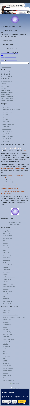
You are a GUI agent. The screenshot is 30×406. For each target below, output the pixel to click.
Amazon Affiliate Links (15, 222)
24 (1, 81)
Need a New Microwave (12, 148)
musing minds (15, 5)
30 (11, 81)
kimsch (24, 150)
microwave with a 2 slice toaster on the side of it (13, 168)
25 (3, 81)
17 (1, 78)
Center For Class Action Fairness (11, 109)
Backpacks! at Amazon (15, 224)
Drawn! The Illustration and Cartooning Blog (14, 317)
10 (1, 76)
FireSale (3, 88)
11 (3, 76)
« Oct (2, 83)
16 (11, 76)
